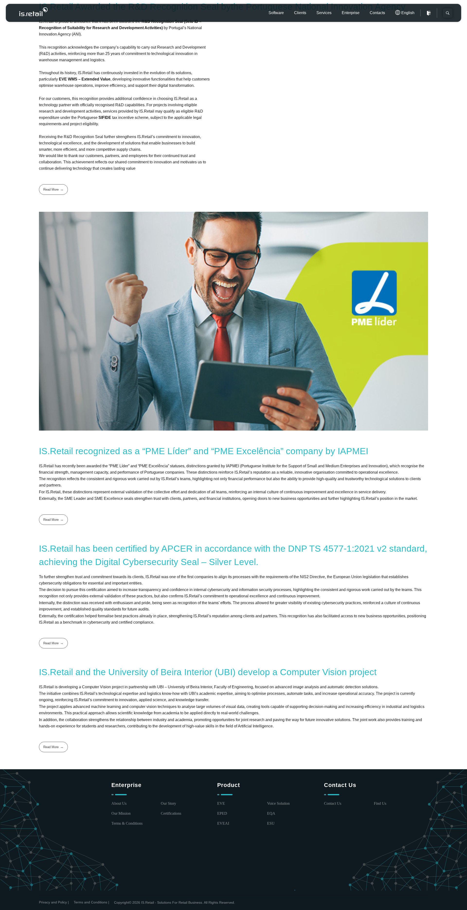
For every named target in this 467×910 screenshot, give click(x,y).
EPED (222, 813)
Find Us (380, 803)
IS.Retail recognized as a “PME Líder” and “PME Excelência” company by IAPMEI (203, 451)
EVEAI (223, 823)
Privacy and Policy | (54, 902)
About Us (118, 803)
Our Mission (121, 813)
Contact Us (332, 803)
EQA (271, 813)
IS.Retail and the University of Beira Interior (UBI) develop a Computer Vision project (208, 672)
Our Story (168, 803)
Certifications (171, 813)
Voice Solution (278, 803)
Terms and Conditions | (91, 902)
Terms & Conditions (127, 823)
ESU (271, 823)
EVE (221, 803)
